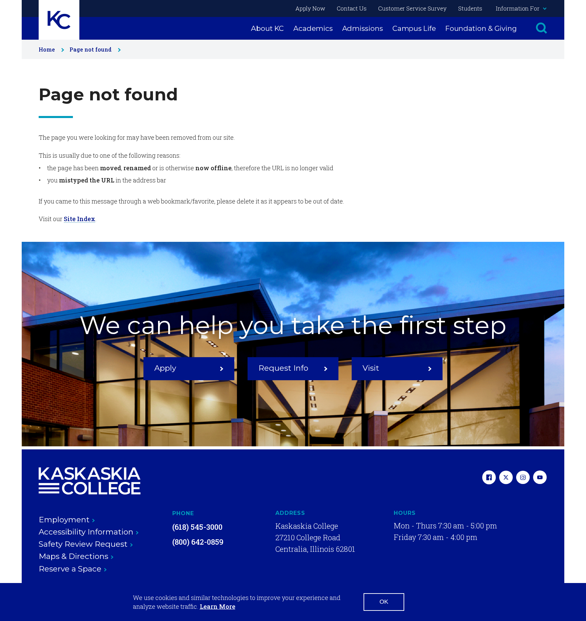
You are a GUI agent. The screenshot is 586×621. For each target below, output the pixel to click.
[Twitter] (506, 478)
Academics (312, 28)
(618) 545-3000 (197, 527)
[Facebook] (489, 478)
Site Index (79, 219)
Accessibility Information (86, 532)
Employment (64, 519)
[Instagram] (523, 478)
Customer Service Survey (412, 8)
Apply (165, 368)
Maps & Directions (73, 556)
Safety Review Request (83, 544)
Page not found (91, 49)
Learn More (217, 606)
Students (470, 8)
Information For (518, 8)
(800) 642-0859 (197, 542)
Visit (371, 368)
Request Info (283, 368)
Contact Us (352, 8)
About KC (267, 28)
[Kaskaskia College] (89, 480)
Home (47, 49)
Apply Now (310, 8)
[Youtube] (540, 478)
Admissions (362, 28)
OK (383, 601)
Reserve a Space (70, 569)
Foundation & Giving (481, 28)
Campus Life (414, 28)
